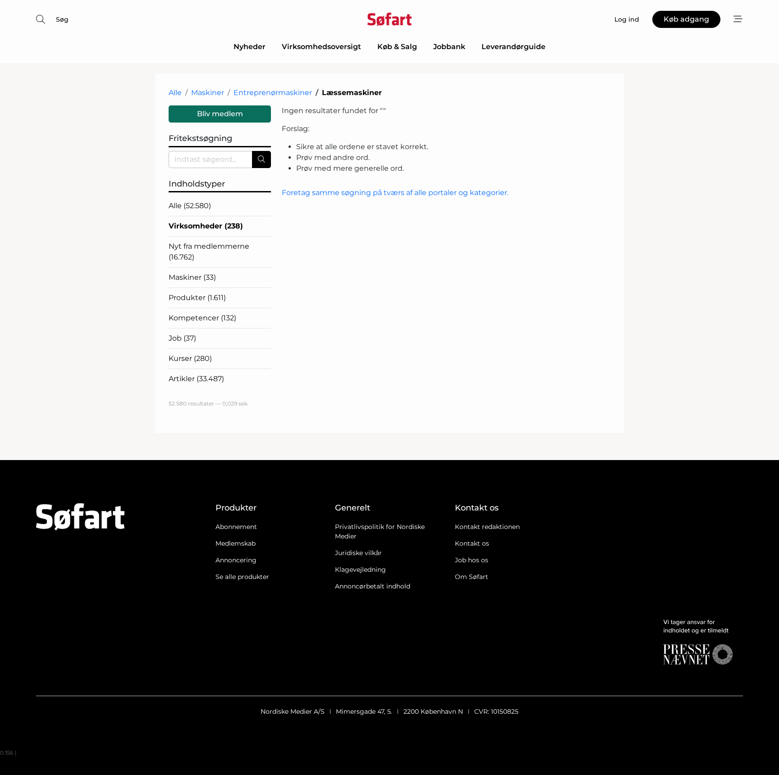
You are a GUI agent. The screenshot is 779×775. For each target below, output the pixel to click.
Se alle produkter (242, 577)
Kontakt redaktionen (487, 527)
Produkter (197, 297)
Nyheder (250, 46)
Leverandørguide (513, 46)
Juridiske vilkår (358, 553)
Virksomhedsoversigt (321, 46)
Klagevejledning (360, 569)
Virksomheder (206, 226)
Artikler (196, 378)
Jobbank (449, 46)
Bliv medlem (220, 113)
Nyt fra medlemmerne (209, 251)
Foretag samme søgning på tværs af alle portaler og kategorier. (395, 192)
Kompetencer (202, 318)
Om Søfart (471, 577)
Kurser (190, 358)
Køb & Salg (397, 46)
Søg (62, 19)
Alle (175, 92)
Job (182, 338)
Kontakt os (472, 543)
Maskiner (207, 92)
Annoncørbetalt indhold (372, 586)
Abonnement (236, 527)
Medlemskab (235, 543)
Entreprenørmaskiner (273, 92)
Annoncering (236, 560)
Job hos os (471, 560)
